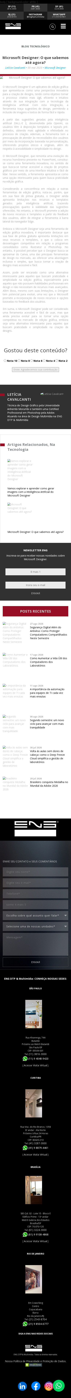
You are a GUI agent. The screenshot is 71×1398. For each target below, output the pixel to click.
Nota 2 (62, 360)
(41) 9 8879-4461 (38, 1147)
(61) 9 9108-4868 (38, 1234)
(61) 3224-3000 (38, 1230)
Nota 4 (50, 360)
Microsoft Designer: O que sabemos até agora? (35, 532)
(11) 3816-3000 (38, 1054)
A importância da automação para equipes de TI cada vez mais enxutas (47, 692)
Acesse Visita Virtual (35, 1065)
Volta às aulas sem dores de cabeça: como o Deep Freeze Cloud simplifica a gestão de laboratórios (47, 756)
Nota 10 (11, 360)
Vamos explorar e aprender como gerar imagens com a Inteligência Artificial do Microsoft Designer (30, 492)
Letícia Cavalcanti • (16, 67)
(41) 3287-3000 (38, 1143)
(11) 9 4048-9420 (38, 1058)
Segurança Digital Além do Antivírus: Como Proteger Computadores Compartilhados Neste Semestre (48, 633)
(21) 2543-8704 (38, 1319)
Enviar (35, 593)
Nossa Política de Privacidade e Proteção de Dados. (35, 1361)
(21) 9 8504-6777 (38, 1324)
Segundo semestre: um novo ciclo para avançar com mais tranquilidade (47, 723)
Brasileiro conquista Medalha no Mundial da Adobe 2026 (49, 783)
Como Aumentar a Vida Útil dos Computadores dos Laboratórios (48, 661)
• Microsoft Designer (54, 67)
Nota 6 (37, 360)
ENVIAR (35, 962)
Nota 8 (25, 360)
